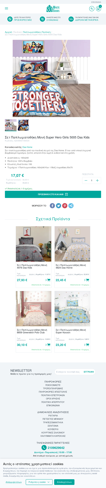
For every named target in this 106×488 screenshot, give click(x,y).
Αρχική (8, 32)
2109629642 (52, 19)
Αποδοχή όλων (64, 482)
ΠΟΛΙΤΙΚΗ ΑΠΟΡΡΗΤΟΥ (53, 402)
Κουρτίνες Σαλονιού (53, 432)
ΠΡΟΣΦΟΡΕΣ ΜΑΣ (23, 19)
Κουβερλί (53, 429)
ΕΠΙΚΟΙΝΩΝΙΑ (96, 2)
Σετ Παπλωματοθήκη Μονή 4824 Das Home (71, 266)
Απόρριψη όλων (14, 482)
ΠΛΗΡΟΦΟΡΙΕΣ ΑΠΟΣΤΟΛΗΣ (53, 391)
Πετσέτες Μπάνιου (53, 418)
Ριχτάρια (53, 415)
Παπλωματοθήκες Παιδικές (37, 32)
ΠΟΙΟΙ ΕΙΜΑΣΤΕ (53, 385)
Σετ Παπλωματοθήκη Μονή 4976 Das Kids (32, 266)
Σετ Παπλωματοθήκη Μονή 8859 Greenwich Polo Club (32, 331)
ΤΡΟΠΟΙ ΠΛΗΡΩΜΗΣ (53, 388)
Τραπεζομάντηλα (53, 422)
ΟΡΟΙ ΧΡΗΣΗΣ (53, 398)
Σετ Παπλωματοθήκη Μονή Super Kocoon (71, 331)
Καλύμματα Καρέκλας (53, 435)
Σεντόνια (53, 425)
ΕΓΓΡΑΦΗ (89, 371)
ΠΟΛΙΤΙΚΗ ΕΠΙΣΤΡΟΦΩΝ (53, 395)
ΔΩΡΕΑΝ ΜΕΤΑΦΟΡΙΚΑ (86, 19)
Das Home (27, 147)
